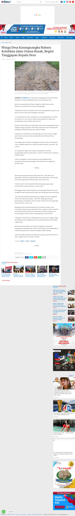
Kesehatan (52, 37)
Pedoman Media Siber (37, 514)
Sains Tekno (60, 37)
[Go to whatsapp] (3, 512)
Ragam (37, 37)
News (5, 37)
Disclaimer (29, 514)
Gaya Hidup (30, 37)
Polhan (11, 37)
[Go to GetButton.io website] (3, 514)
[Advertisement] (37, 8)
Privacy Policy (23, 514)
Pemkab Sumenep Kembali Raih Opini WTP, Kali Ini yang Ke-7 (59, 311)
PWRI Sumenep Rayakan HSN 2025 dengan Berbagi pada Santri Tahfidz (59, 291)
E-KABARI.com (25, 98)
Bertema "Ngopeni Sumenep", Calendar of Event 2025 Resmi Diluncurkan (59, 319)
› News (10, 42)
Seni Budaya (69, 37)
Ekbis (23, 37)
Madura (22, 241)
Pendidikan (44, 37)
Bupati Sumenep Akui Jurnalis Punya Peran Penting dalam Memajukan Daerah (59, 305)
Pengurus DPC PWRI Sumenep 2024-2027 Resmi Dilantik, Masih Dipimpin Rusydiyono (59, 299)
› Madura (6, 42)
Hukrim (18, 37)
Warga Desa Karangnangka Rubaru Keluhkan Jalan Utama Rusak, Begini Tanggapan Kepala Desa (28, 51)
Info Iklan (17, 514)
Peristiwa (33, 241)
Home (3, 42)
